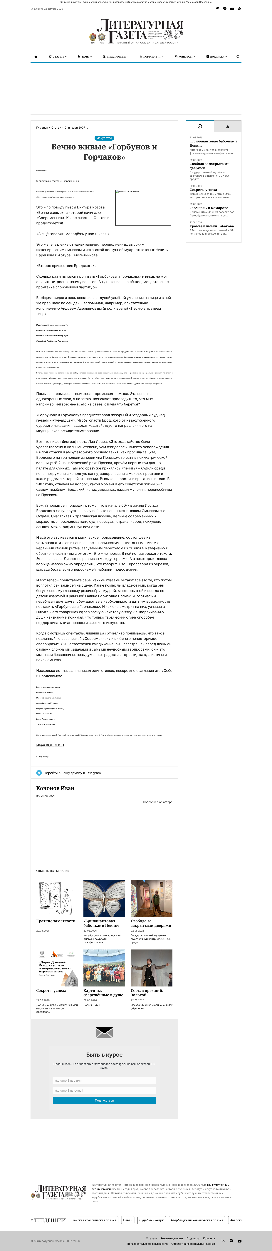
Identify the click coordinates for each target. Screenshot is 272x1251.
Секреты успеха (203, 190)
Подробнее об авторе (157, 802)
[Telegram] (225, 9)
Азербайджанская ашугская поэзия (183, 1220)
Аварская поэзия (229, 1220)
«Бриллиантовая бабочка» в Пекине (214, 143)
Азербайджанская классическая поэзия (73, 1220)
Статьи (56, 127)
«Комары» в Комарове (209, 208)
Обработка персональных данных (193, 1243)
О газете (151, 1238)
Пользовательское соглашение (147, 1243)
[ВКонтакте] (217, 9)
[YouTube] (232, 9)
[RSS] (239, 9)
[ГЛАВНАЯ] (36, 56)
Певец (114, 1220)
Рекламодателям (172, 1238)
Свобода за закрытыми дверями (209, 166)
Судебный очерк (138, 1220)
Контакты (209, 1238)
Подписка (193, 1238)
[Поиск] (238, 56)
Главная (42, 127)
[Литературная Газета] (136, 31)
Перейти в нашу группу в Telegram (72, 773)
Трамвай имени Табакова (212, 226)
